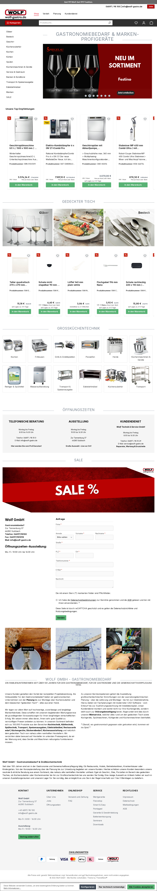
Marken (9, 92)
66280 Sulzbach (78, 440)
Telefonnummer (63, 561)
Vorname (80, 533)
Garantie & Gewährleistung (105, 812)
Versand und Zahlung (78, 797)
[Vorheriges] (45, 71)
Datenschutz (129, 801)
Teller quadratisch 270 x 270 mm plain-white (20, 283)
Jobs (48, 801)
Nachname (100, 533)
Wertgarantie (99, 797)
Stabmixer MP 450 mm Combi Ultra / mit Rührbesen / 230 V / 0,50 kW (132, 147)
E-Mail (59, 570)
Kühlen (9, 57)
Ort (77, 552)
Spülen (9, 62)
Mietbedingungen (131, 805)
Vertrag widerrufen (29, 837)
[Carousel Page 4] (97, 96)
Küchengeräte (18, 730)
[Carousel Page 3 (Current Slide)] (94, 96)
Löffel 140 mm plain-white (75, 283)
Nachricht (59, 579)
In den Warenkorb (23, 185)
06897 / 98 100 (113, 6)
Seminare (97, 820)
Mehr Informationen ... (12, 888)
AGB (129, 600)
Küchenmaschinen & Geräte (19, 67)
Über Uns (51, 797)
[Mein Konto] (144, 22)
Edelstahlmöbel (13, 87)
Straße (59, 542)
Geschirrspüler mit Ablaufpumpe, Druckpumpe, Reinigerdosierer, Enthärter (92, 147)
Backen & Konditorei (15, 77)
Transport (23, 727)
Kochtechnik (54, 724)
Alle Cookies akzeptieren (141, 887)
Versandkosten (72, 875)
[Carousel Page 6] (105, 96)
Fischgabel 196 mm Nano (107, 283)
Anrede (59, 533)
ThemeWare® (101, 878)
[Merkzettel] (136, 22)
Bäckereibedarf (34, 730)
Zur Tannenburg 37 (78, 438)
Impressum (128, 797)
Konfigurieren (87, 887)
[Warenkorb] (151, 22)
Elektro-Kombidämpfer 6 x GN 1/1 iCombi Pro (60, 146)
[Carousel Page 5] (101, 96)
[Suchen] (109, 22)
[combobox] (73, 22)
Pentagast (97, 808)
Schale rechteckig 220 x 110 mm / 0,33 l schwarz (136, 283)
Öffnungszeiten (53, 805)
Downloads (98, 824)
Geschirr (10, 41)
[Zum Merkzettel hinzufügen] (35, 118)
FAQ (70, 801)
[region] (97, 71)
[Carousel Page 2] (90, 96)
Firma (58, 524)
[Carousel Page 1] (86, 96)
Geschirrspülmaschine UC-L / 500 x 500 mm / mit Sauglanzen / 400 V (23, 147)
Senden (61, 618)
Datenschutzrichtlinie (123, 608)
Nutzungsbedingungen (66, 611)
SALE (8, 97)
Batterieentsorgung (102, 816)
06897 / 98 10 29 (134, 441)
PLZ (58, 552)
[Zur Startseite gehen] (16, 14)
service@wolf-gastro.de (134, 444)
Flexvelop (97, 801)
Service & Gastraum (15, 72)
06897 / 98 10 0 (30, 438)
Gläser (9, 31)
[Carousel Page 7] (109, 96)
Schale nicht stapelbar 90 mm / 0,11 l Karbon (48, 283)
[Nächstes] (150, 71)
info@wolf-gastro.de (132, 6)
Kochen (9, 52)
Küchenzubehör (13, 47)
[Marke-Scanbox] (97, 71)
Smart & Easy (99, 805)
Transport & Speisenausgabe (19, 82)
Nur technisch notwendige (111, 887)
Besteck (10, 36)
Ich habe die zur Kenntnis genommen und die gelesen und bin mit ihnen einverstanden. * (104, 601)
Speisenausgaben (37, 727)
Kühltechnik (67, 724)
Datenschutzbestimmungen (83, 600)
